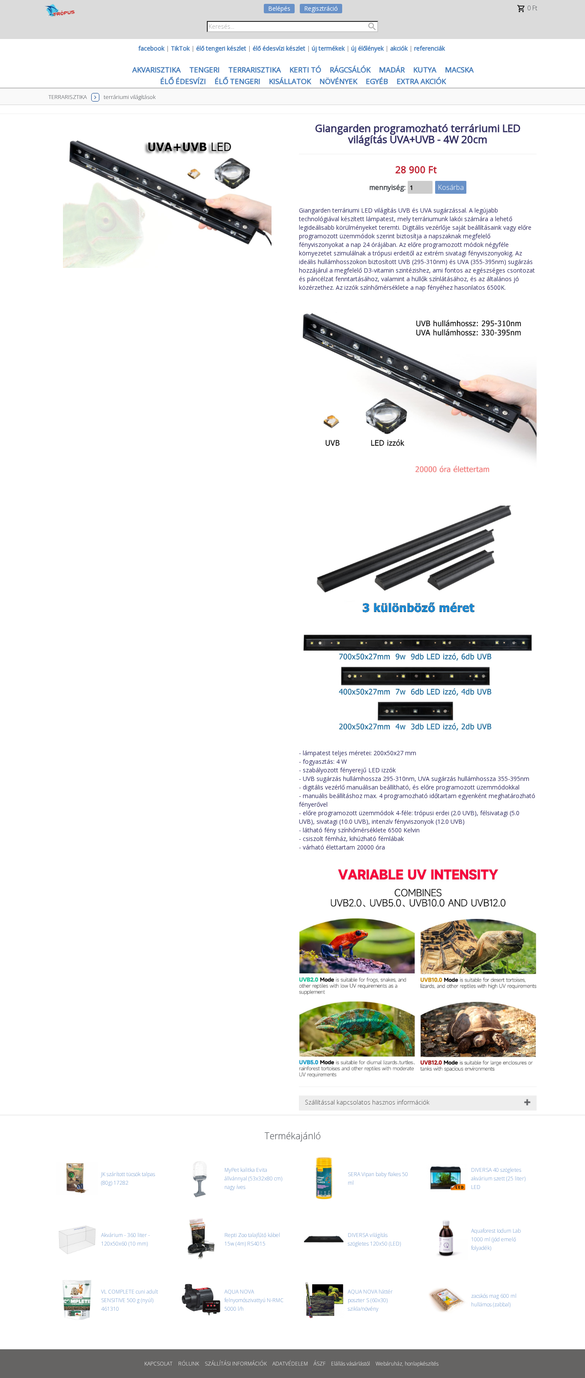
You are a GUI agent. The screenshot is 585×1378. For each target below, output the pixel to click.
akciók (399, 48)
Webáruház (389, 1363)
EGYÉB (377, 81)
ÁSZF (319, 1363)
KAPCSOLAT (158, 1363)
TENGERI (204, 70)
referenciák (429, 48)
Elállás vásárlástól (350, 1363)
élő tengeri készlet (221, 48)
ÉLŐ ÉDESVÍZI (183, 81)
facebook (151, 48)
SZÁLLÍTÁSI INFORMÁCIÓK (236, 1363)
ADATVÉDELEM (290, 1363)
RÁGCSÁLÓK (350, 70)
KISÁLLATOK (290, 81)
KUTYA (424, 70)
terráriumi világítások (129, 97)
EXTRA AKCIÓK (421, 81)
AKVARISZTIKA (156, 70)
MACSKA (459, 70)
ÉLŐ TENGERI (237, 81)
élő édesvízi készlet (279, 48)
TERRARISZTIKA (254, 70)
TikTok (180, 48)
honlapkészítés (422, 1363)
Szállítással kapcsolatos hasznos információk (367, 1102)
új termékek (328, 48)
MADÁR (392, 70)
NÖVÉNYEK (338, 81)
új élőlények (367, 48)
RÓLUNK (188, 1363)
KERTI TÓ (305, 70)
